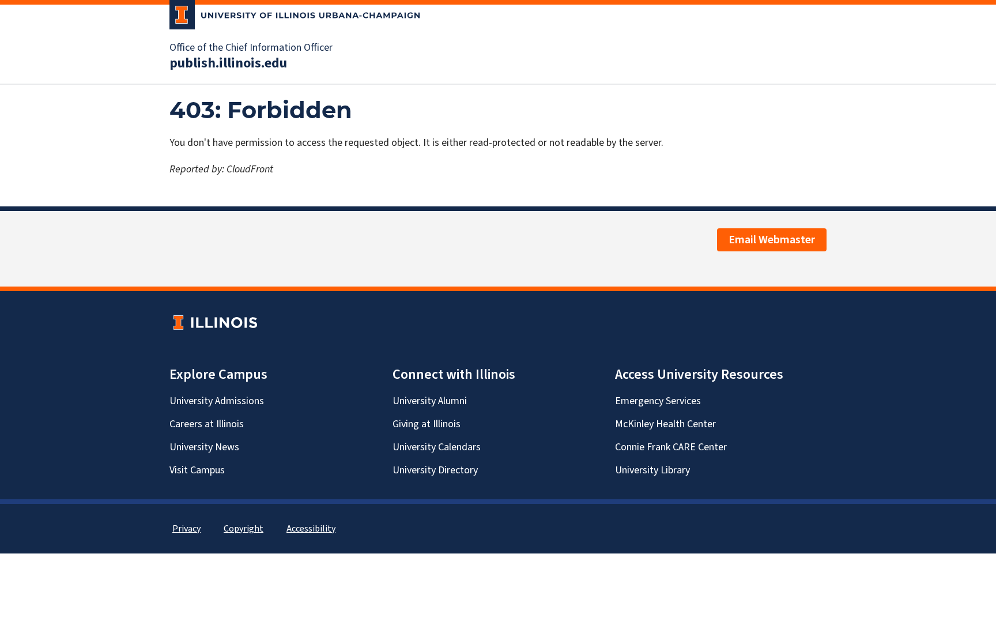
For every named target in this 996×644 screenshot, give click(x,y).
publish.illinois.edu (228, 63)
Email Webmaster (772, 240)
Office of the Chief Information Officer (251, 48)
